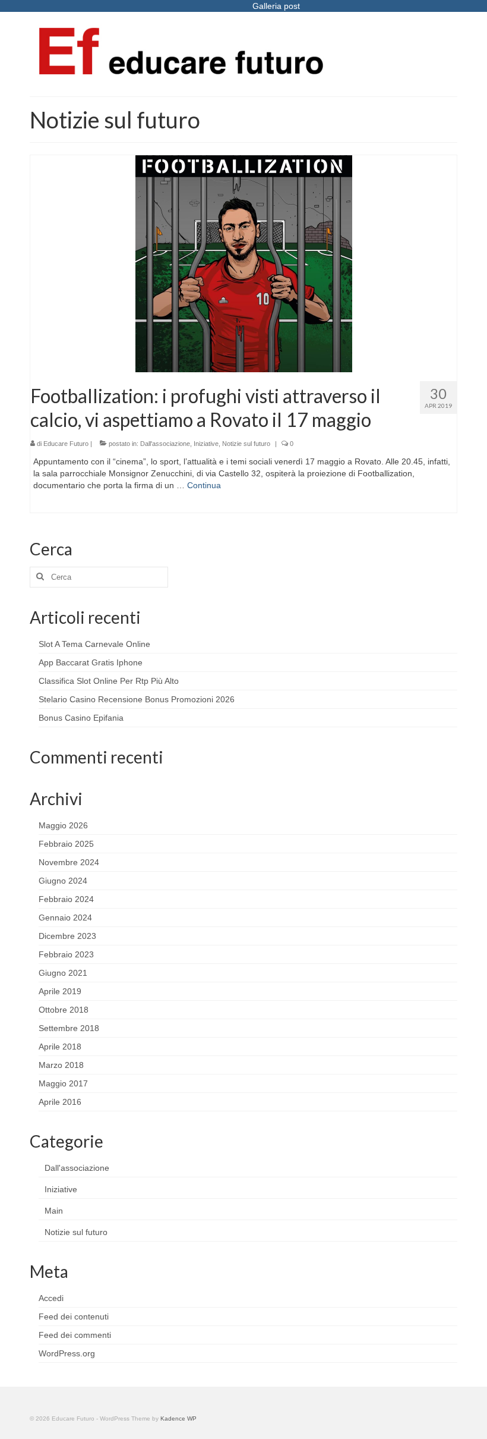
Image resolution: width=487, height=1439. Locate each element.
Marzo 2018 (61, 1065)
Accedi (51, 1298)
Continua (204, 485)
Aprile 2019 (60, 991)
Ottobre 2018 (63, 1009)
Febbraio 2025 (66, 844)
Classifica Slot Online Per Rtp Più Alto (109, 681)
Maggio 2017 (63, 1083)
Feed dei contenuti (74, 1316)
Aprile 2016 (60, 1102)
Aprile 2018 (60, 1046)
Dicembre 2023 (67, 936)
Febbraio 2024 (66, 899)
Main (54, 1210)
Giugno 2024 (63, 880)
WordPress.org (67, 1353)
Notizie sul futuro (246, 443)
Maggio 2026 (63, 825)
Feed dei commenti (75, 1335)
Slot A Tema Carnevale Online (94, 644)
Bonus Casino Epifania (81, 717)
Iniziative (206, 443)
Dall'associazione (165, 443)
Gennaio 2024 (65, 917)
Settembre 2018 (69, 1028)
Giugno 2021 (63, 973)
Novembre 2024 (69, 862)
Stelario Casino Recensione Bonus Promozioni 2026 (137, 699)
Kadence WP (178, 1418)
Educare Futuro (65, 443)
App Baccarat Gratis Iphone (91, 662)
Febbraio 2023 (66, 954)
